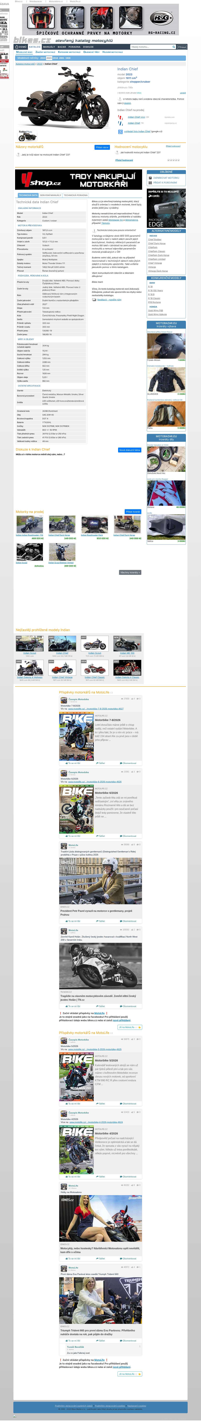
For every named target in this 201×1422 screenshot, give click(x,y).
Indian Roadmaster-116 (29, 535)
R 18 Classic (154, 298)
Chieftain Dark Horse (158, 255)
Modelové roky (24, 51)
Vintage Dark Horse (158, 271)
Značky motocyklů (45, 51)
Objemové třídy (91, 51)
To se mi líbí (74, 763)
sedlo (149, 513)
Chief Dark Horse (59, 535)
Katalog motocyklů (25, 64)
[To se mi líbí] (132, 699)
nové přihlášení (121, 1020)
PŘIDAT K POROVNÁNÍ (165, 182)
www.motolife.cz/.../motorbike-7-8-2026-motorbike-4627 (96, 708)
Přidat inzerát (133, 511)
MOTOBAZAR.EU (166, 325)
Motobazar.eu (36, 1)
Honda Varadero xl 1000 (157, 445)
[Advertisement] (78, 485)
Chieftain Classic (156, 251)
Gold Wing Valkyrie (157, 314)
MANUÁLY (49, 47)
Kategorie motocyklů (69, 51)
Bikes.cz (18, 1)
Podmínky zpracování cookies (110, 1406)
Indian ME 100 (127, 653)
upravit (183, 93)
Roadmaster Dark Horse (92, 536)
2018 (55, 58)
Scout (21, 562)
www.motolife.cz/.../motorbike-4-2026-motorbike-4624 (96, 1122)
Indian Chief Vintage (62, 677)
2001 (61, 58)
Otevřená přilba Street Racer (159, 332)
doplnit (127, 103)
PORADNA (75, 47)
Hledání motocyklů (113, 51)
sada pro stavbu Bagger (157, 479)
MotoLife (73, 845)
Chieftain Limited (156, 259)
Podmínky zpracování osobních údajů (73, 1406)
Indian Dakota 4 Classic (127, 677)
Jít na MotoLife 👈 (130, 1027)
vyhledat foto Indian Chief (137, 131)
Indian (153, 236)
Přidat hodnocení (173, 146)
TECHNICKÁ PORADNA (76, 195)
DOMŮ (23, 47)
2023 (39, 64)
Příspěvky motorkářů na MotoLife (86, 692)
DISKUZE (88, 47)
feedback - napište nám (109, 299)
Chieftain (152, 247)
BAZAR (62, 47)
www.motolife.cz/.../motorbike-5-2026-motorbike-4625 (95, 1049)
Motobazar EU (116, 220)
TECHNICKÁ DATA (28, 195)
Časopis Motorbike (79, 699)
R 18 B (151, 294)
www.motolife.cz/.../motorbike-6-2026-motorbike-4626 (95, 781)
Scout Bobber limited (61, 562)
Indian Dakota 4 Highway (30, 677)
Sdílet (101, 763)
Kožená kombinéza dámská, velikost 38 (164, 400)
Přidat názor (102, 147)
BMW (152, 283)
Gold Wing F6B (155, 310)
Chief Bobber (154, 239)
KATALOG (35, 47)
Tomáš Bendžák (75, 1347)
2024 (42, 58)
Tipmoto (105, 223)
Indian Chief (136, 117)
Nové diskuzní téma (130, 450)
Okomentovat (129, 763)
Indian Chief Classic (95, 677)
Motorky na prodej (30, 512)
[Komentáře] (138, 699)
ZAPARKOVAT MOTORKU (166, 178)
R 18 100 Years (155, 290)
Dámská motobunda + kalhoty (160, 366)
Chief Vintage (155, 263)
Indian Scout (29, 653)
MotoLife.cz (75, 1)
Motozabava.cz (56, 1)
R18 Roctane (154, 302)
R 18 (150, 286)
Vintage (152, 267)
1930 (68, 58)
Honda (153, 307)
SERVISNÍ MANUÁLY (50, 195)
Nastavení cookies (137, 1406)
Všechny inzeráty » (130, 572)
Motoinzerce (131, 220)
